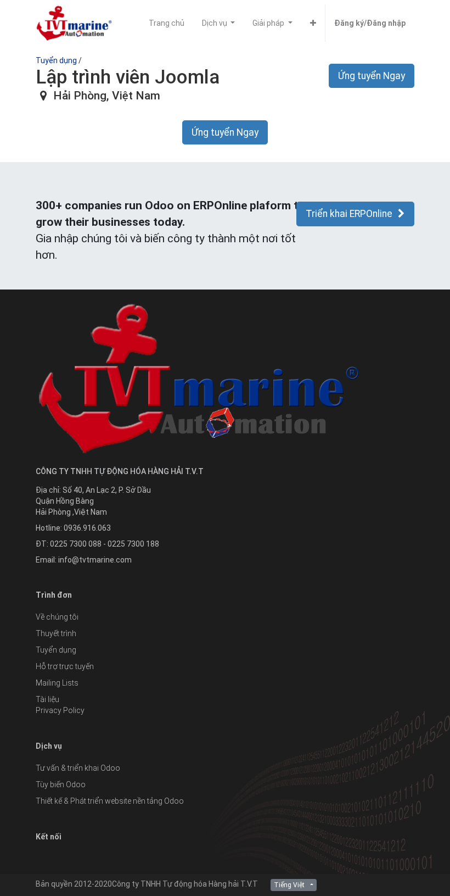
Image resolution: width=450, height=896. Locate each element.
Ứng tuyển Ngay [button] (371, 75)
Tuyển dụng (56, 60)
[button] (313, 23)
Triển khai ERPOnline (349, 213)
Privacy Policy (60, 710)
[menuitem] (166, 23)
